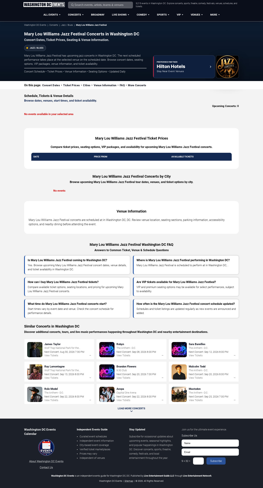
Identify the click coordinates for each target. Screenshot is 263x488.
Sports (162, 14)
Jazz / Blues (67, 25)
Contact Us (46, 467)
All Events (50, 14)
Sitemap (129, 481)
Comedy (142, 14)
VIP (179, 14)
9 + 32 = (186, 461)
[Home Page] (44, 5)
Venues (195, 14)
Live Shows (119, 14)
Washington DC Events (35, 25)
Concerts (74, 14)
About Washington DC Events (46, 461)
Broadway (97, 14)
